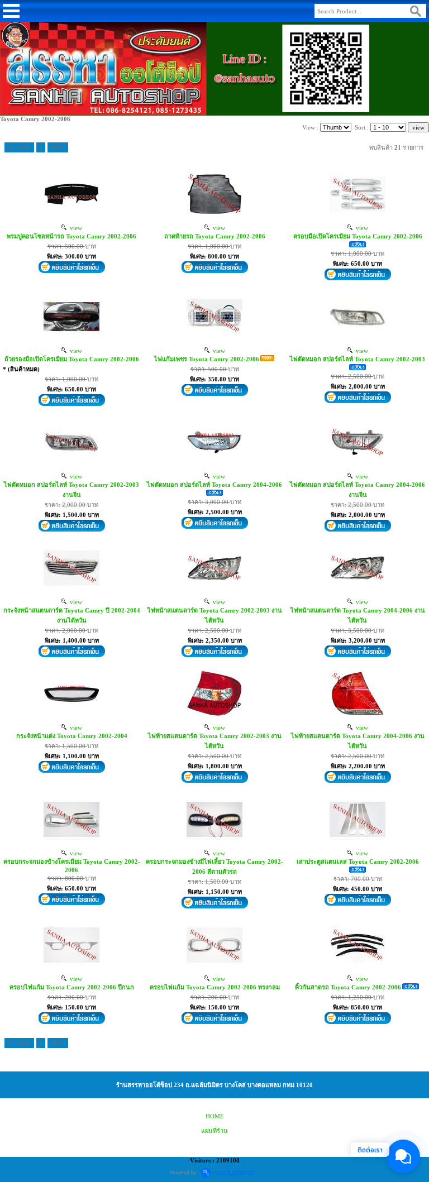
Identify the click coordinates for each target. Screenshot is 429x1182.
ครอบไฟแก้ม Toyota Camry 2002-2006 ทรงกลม (215, 987)
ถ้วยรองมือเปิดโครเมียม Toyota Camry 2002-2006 (71, 359)
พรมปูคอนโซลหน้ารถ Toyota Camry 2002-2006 (71, 236)
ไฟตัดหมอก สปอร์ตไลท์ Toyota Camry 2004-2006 (214, 484)
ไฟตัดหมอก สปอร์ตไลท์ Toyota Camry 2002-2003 (357, 359)
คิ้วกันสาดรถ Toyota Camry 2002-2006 (348, 987)
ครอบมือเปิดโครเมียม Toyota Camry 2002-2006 (357, 236)
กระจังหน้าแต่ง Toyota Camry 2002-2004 (71, 736)
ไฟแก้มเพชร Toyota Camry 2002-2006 (206, 359)
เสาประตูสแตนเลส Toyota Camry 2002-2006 (358, 861)
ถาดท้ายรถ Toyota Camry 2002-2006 (214, 236)
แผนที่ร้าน (214, 1130)
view (74, 227)
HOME (215, 1116)
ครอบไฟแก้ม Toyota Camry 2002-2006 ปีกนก (71, 987)
